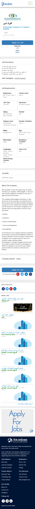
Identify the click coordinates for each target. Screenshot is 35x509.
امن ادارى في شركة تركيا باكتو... (12, 350)
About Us (4, 487)
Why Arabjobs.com (24, 479)
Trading (18, 258)
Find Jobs (4, 462)
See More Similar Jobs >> (26, 404)
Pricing (21, 467)
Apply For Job (17, 43)
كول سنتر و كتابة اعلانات (9, 386)
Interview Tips (5, 474)
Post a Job (22, 462)
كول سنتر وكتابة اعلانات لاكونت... (12, 299)
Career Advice (5, 479)
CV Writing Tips (6, 477)
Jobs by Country (6, 467)
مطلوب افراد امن (7, 315)
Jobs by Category (6, 465)
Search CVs (22, 465)
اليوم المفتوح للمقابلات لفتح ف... (12, 368)
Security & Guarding (20, 78)
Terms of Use (23, 477)
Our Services (23, 474)
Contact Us (4, 490)
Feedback (4, 492)
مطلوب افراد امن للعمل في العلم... (13, 332)
